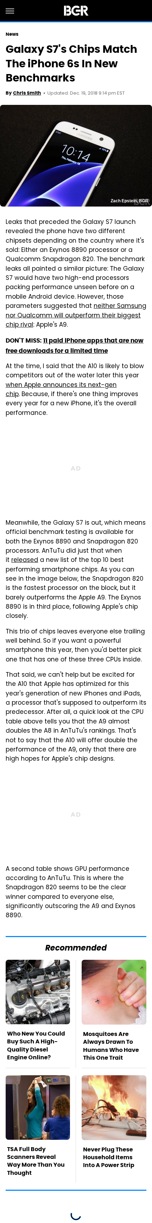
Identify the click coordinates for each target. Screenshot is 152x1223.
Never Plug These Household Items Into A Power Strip (108, 1157)
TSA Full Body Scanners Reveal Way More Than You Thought (36, 1161)
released (24, 560)
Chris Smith (27, 93)
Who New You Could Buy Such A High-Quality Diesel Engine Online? (36, 1045)
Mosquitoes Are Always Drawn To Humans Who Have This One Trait (111, 1045)
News (12, 34)
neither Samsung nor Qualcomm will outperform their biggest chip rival (76, 315)
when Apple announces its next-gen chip (61, 390)
